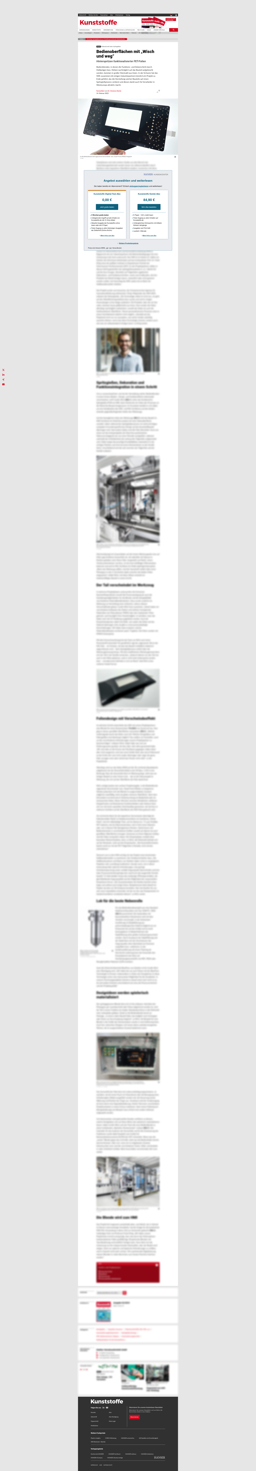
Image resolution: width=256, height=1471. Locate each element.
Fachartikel (100, 91)
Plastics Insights (95, 1438)
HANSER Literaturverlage (115, 1458)
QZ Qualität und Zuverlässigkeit (148, 1438)
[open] (157, 92)
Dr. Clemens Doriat (114, 91)
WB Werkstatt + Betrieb (98, 1442)
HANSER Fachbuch (114, 1454)
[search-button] (173, 30)
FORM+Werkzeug (110, 1438)
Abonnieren (134, 1417)
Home (81, 39)
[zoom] (175, 157)
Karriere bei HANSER (97, 1454)
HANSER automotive (127, 1438)
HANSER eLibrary (130, 1454)
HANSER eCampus (96, 1458)
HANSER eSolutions (147, 1454)
